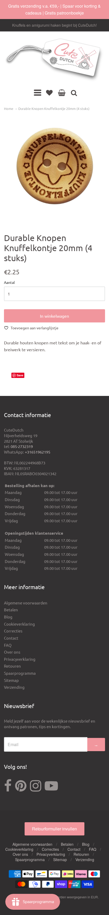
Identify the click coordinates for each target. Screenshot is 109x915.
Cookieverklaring (19, 623)
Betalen (11, 609)
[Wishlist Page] (49, 92)
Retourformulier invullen (54, 829)
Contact (11, 637)
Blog (8, 616)
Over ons (12, 651)
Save (20, 375)
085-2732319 (22, 446)
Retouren (12, 665)
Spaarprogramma (20, 673)
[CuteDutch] (54, 60)
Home (8, 108)
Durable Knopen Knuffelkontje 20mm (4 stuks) (53, 108)
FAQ (8, 645)
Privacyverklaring (19, 659)
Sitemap (11, 680)
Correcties (13, 630)
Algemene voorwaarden (25, 602)
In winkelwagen (54, 315)
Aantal (9, 282)
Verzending (14, 687)
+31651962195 (37, 451)
